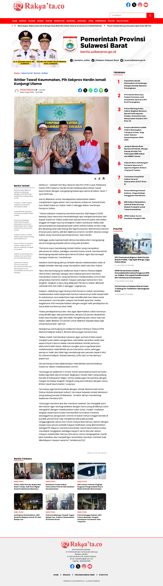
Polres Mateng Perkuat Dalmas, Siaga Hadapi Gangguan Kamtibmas (134, 193)
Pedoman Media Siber (85, 575)
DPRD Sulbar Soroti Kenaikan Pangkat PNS (134, 217)
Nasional (71, 21)
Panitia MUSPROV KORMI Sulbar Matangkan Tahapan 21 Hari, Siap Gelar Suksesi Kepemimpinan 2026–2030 (135, 133)
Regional (82, 21)
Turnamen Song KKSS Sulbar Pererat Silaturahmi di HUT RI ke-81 (135, 180)
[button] (95, 178)
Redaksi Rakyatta (27, 90)
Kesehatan (59, 21)
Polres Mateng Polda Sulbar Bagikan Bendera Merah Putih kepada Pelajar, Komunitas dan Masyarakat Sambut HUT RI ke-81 (135, 114)
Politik (111, 21)
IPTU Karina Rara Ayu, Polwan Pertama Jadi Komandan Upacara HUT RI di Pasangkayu (135, 98)
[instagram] (140, 6)
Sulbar (31, 21)
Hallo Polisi (122, 21)
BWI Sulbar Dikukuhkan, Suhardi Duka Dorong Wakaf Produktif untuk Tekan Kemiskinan (135, 206)
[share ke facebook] (80, 92)
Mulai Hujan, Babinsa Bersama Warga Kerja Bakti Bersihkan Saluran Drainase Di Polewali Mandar (47, 26)
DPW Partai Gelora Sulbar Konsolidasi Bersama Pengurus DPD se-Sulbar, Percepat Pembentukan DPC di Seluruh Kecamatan (132, 274)
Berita (37, 73)
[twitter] (134, 6)
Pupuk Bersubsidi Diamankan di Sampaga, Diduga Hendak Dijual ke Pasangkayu (135, 84)
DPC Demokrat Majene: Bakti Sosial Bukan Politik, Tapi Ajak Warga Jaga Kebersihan (132, 259)
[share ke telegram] (96, 92)
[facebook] (128, 6)
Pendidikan (100, 21)
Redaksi (66, 575)
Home (14, 21)
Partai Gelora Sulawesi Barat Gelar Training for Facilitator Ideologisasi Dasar (132, 288)
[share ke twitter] (86, 92)
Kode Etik (103, 575)
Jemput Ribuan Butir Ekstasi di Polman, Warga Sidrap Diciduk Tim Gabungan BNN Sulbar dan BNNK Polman (136, 151)
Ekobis (40, 21)
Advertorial (26, 73)
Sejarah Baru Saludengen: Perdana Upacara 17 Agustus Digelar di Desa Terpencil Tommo (136, 166)
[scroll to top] (156, 582)
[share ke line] (101, 92)
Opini (90, 21)
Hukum (49, 21)
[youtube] (146, 6)
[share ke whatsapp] (91, 92)
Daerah (22, 21)
